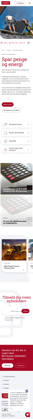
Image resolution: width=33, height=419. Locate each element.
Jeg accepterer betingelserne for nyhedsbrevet (15, 319)
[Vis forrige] (21, 277)
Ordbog (5, 43)
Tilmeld (25, 311)
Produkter (8, 50)
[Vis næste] (28, 277)
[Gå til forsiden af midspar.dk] (5, 3)
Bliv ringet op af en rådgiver (12, 110)
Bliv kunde (8, 365)
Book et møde (8, 104)
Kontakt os (20, 365)
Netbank (21, 3)
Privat (3, 50)
